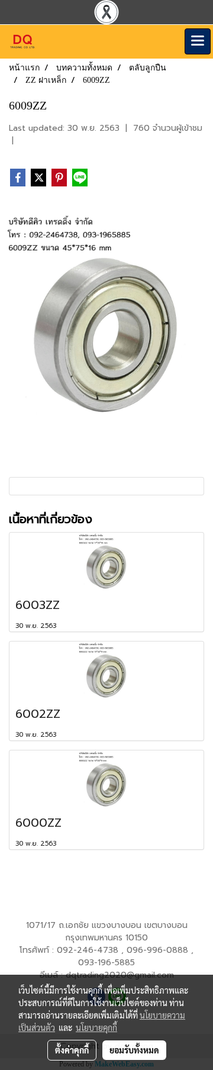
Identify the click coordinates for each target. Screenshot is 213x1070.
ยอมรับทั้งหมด (134, 1050)
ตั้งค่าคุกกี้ (72, 1050)
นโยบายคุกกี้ (96, 1027)
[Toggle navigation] (198, 41)
